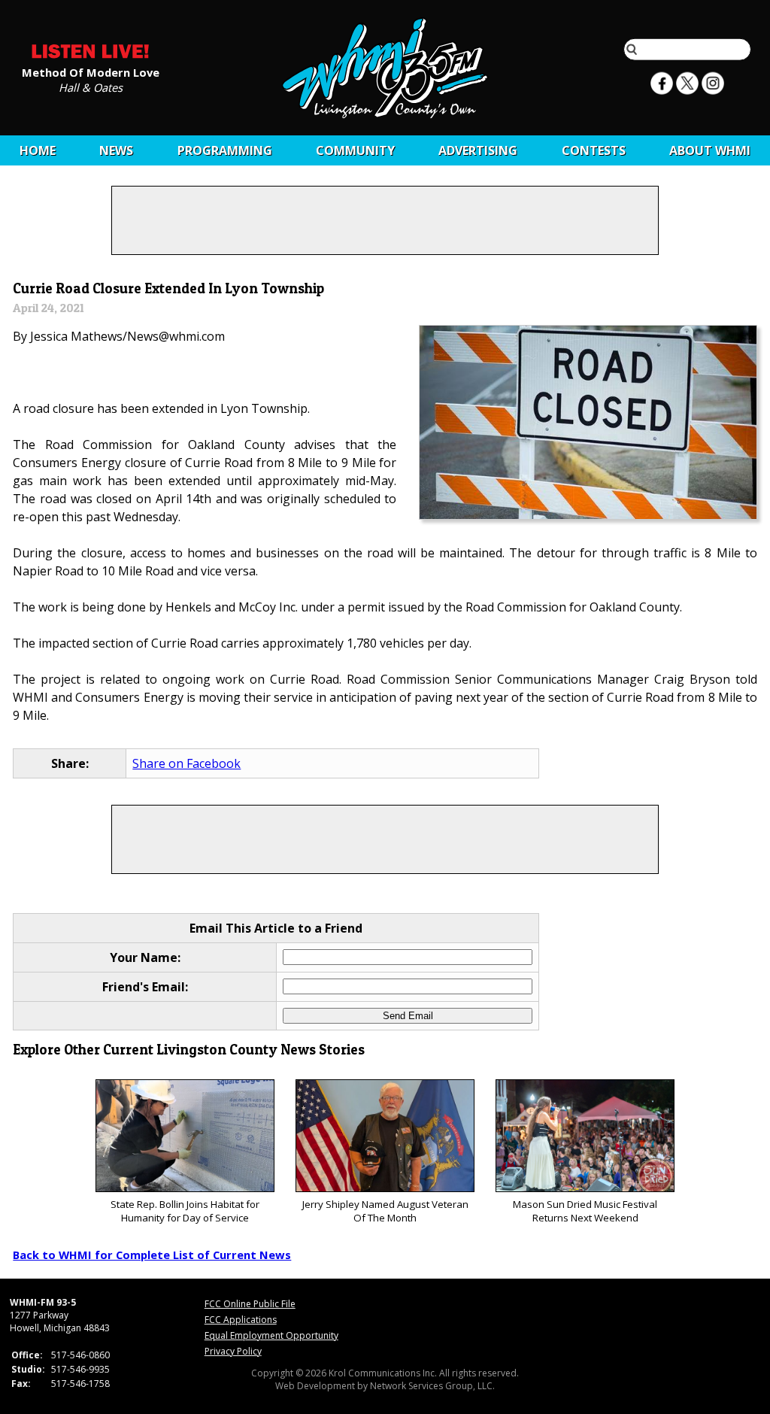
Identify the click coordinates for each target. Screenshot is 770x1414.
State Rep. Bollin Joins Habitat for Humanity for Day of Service (185, 1210)
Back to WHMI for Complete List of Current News (152, 1254)
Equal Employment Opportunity (271, 1335)
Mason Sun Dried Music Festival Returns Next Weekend (585, 1210)
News (116, 150)
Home (38, 150)
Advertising (477, 150)
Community (355, 150)
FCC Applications (241, 1319)
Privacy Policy (233, 1351)
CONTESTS (594, 150)
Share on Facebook (186, 763)
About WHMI (709, 150)
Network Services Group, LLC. (432, 1385)
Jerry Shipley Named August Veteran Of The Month (385, 1210)
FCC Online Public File (250, 1303)
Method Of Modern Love (90, 71)
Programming (224, 150)
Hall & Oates (91, 86)
